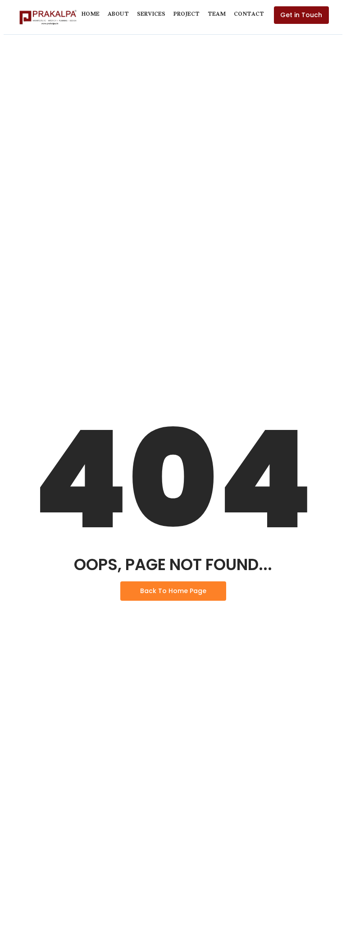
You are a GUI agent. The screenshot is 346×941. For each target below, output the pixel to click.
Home (91, 15)
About (118, 15)
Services (151, 15)
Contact (249, 15)
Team (217, 15)
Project (186, 15)
